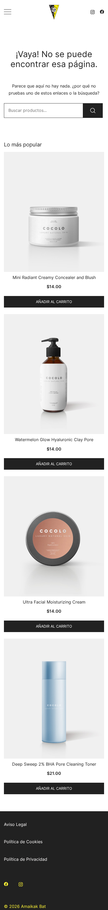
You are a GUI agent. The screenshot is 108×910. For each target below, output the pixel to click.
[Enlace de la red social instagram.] (92, 11)
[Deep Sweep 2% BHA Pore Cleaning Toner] (54, 699)
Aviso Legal (15, 824)
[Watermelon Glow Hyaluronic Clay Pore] (54, 374)
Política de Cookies (23, 841)
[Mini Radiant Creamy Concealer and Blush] (54, 212)
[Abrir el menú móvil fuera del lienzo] (7, 11)
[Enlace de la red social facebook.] (102, 11)
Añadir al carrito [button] (54, 301)
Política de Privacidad (25, 859)
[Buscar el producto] (93, 110)
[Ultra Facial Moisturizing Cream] (54, 536)
